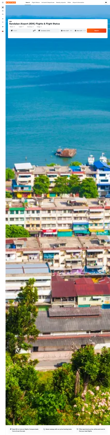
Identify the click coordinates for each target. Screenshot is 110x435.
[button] (3, 2)
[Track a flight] (3, 22)
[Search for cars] (3, 14)
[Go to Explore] (3, 18)
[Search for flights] (3, 7)
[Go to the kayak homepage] (11, 2)
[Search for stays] (3, 10)
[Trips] (3, 26)
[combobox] (12, 27)
